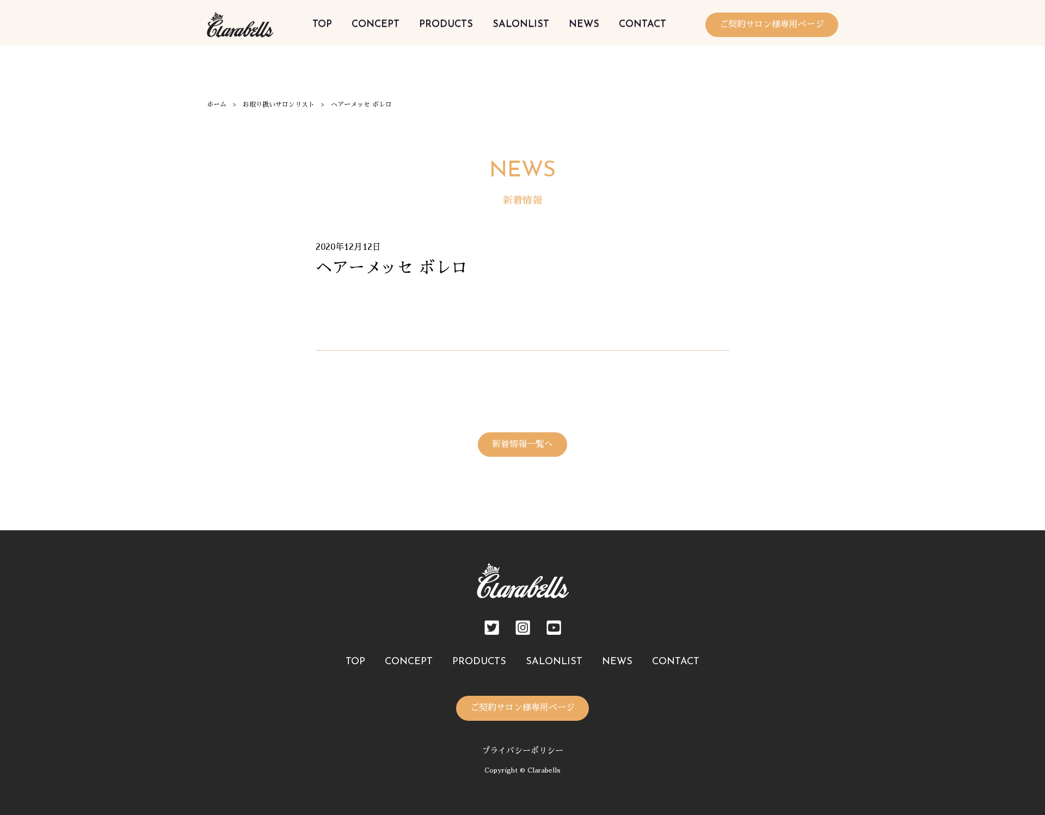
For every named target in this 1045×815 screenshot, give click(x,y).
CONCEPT (375, 24)
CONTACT (642, 24)
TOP (322, 24)
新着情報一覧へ (522, 444)
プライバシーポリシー (522, 750)
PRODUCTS (446, 24)
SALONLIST (521, 24)
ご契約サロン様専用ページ (772, 24)
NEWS (584, 24)
